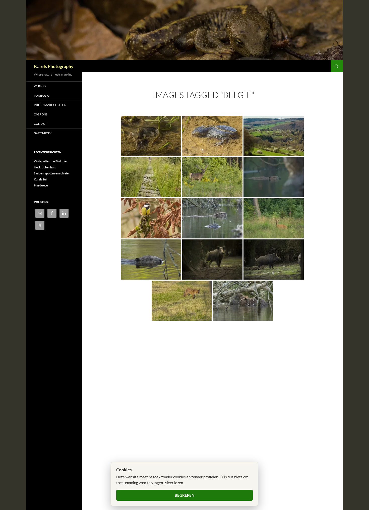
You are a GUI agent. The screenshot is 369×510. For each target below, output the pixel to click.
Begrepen (184, 495)
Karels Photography (54, 66)
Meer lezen (173, 482)
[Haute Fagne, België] (151, 177)
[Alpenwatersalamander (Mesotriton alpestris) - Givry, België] (151, 136)
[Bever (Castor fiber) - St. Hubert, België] (273, 177)
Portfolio (41, 95)
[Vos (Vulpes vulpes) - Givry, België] (182, 301)
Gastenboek (42, 133)
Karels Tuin (41, 179)
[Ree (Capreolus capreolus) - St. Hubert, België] (273, 218)
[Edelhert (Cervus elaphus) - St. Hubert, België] (212, 177)
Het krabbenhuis (45, 167)
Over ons (40, 114)
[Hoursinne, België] (273, 136)
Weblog (40, 86)
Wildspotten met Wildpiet (51, 161)
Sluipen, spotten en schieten (52, 173)
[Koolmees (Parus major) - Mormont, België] (151, 218)
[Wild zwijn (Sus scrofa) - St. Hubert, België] (212, 259)
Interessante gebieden (50, 104)
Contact (40, 123)
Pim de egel (41, 185)
